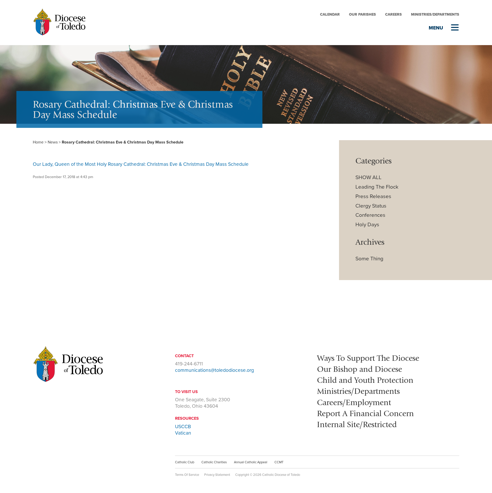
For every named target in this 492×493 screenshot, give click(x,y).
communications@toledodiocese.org (214, 370)
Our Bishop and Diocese (359, 369)
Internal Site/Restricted (357, 424)
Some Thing (369, 258)
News (53, 142)
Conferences (370, 215)
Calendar (330, 14)
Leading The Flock (376, 187)
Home (38, 142)
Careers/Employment (354, 402)
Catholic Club (184, 462)
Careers (393, 14)
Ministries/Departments (435, 14)
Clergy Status (370, 206)
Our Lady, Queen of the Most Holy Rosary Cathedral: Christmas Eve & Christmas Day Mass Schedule (141, 164)
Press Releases (373, 196)
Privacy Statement (217, 475)
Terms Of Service (187, 475)
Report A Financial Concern (365, 413)
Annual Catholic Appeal (250, 462)
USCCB (183, 426)
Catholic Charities (214, 462)
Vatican (183, 433)
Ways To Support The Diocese (368, 358)
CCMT (278, 462)
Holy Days (367, 224)
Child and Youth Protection (365, 380)
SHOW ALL (368, 177)
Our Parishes (362, 14)
